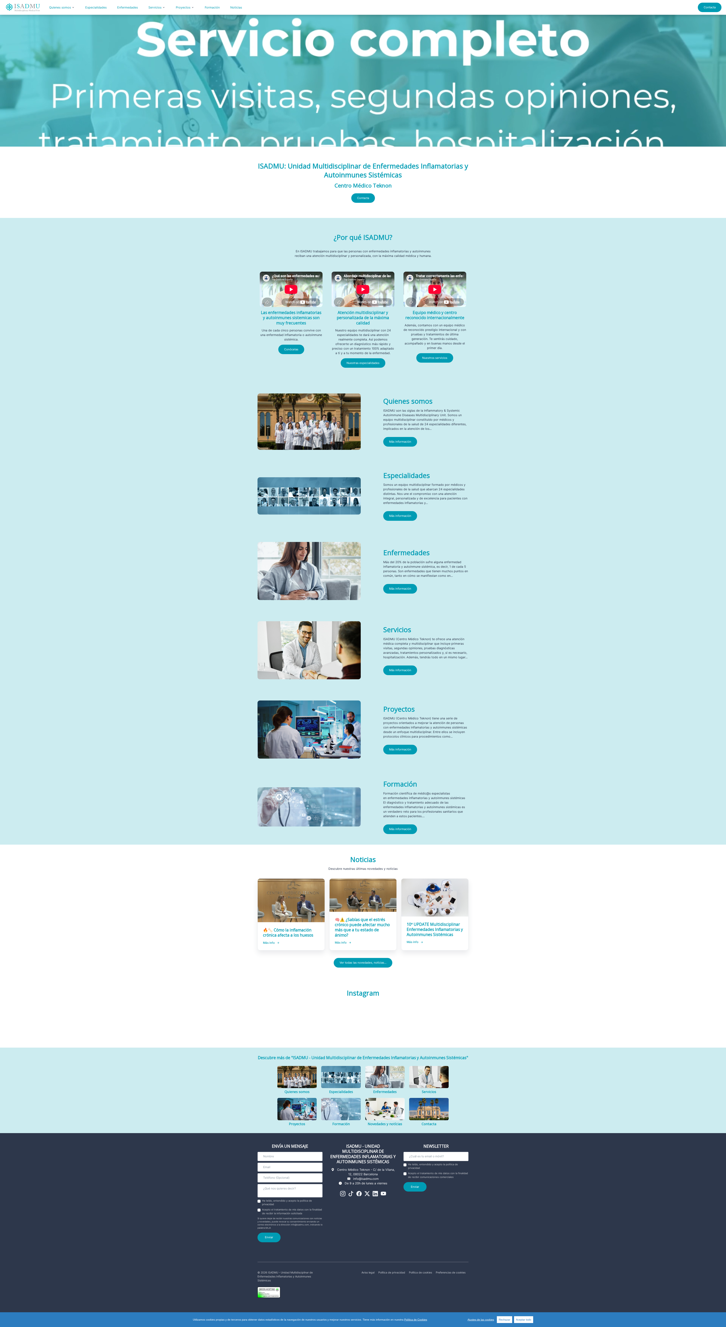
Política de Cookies (415, 1319)
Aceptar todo (523, 1319)
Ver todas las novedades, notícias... (363, 962)
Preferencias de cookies (450, 1272)
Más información (400, 441)
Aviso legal (368, 1272)
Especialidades (96, 7)
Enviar (269, 1237)
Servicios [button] (154, 7)
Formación (212, 7)
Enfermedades (127, 7)
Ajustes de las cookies (481, 1319)
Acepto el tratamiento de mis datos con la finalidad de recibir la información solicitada (292, 1211)
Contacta (710, 7)
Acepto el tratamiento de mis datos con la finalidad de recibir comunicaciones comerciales (438, 1175)
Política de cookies (420, 1272)
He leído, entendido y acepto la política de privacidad (287, 1202)
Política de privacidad (391, 1272)
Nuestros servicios (434, 358)
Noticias (236, 7)
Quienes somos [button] (60, 7)
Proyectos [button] (183, 7)
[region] (363, 1319)
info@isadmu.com (366, 1179)
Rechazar (504, 1319)
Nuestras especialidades (363, 363)
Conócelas (291, 349)
